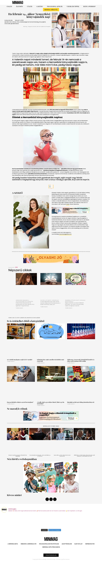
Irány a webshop (89, 6)
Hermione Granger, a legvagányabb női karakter (24, 301)
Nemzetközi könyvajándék (33, 317)
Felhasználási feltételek (49, 544)
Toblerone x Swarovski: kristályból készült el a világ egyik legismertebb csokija (80, 360)
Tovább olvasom (19, 308)
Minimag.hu (46, 426)
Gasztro (39, 6)
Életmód (19, 6)
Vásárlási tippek (73, 6)
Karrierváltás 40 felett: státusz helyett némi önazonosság (62, 456)
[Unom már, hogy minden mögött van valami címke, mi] (63, 521)
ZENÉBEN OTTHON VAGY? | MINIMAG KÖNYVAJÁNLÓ (75, 301)
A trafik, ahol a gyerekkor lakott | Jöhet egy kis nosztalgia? (50, 403)
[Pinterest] (70, 2)
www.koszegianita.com (65, 234)
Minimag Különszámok (51, 547)
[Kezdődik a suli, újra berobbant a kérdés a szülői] (13, 521)
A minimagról (13, 544)
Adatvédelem (67, 544)
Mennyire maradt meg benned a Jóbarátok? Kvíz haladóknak (18, 456)
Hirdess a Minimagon (28, 544)
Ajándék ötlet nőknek (10, 22)
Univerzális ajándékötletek (11, 23)
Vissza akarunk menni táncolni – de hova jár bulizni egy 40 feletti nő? (39, 456)
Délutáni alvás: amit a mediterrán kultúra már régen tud (50, 360)
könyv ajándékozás (21, 317)
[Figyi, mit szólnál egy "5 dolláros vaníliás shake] (88, 521)
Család (9, 6)
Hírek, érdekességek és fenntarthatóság (28, 22)
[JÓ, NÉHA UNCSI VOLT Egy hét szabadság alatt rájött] (38, 521)
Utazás (29, 6)
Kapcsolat (79, 544)
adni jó (14, 317)
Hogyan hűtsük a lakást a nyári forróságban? (20, 402)
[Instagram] (74, 2)
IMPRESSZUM (89, 544)
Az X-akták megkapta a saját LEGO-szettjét (19, 359)
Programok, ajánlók (54, 6)
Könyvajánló (42, 22)
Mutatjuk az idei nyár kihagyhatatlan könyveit (80, 402)
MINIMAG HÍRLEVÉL (51, 10)
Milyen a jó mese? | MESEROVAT (49, 300)
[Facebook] (66, 2)
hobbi (67, 204)
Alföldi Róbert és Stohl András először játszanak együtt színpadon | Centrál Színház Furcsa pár (84, 456)
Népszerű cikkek (20, 270)
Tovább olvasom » (11, 361)
